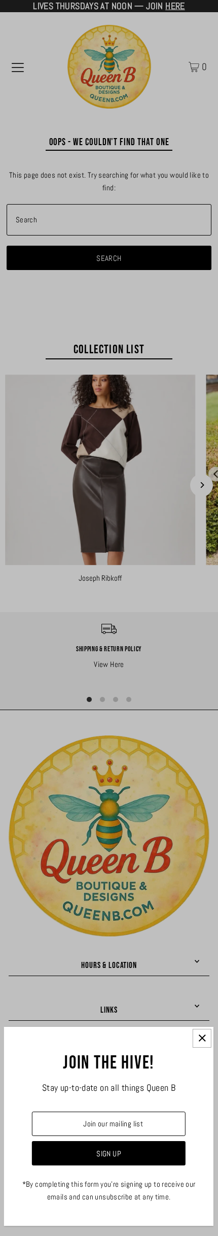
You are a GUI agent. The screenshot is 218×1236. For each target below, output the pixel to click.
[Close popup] (202, 1038)
